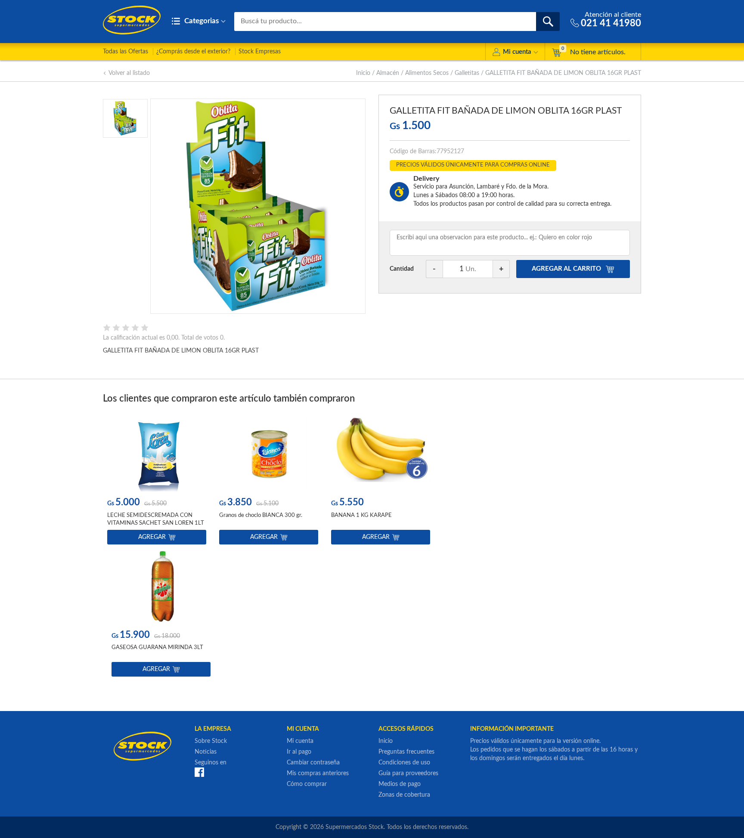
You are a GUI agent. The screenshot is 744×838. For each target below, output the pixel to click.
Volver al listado (129, 73)
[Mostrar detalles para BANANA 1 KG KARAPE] (380, 454)
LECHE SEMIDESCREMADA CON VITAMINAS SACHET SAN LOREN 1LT (155, 519)
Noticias (206, 752)
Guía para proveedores (408, 773)
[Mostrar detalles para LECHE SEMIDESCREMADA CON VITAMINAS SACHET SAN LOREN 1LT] (156, 454)
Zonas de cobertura (404, 795)
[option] (157, 482)
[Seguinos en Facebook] (199, 772)
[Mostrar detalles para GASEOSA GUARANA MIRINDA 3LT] (161, 586)
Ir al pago (299, 752)
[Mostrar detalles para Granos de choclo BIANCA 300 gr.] (268, 454)
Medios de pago (399, 784)
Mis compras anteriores (318, 773)
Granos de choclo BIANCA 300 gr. (260, 515)
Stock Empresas (260, 52)
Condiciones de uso (404, 763)
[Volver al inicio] (132, 20)
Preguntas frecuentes (406, 752)
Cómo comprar (307, 784)
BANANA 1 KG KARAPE (361, 515)
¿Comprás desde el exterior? (193, 52)
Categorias (201, 21)
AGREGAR (566, 269)
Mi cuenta (517, 52)
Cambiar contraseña (313, 763)
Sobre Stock (211, 741)
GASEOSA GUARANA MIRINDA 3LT (157, 647)
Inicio (363, 73)
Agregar (152, 537)
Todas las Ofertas (125, 52)
